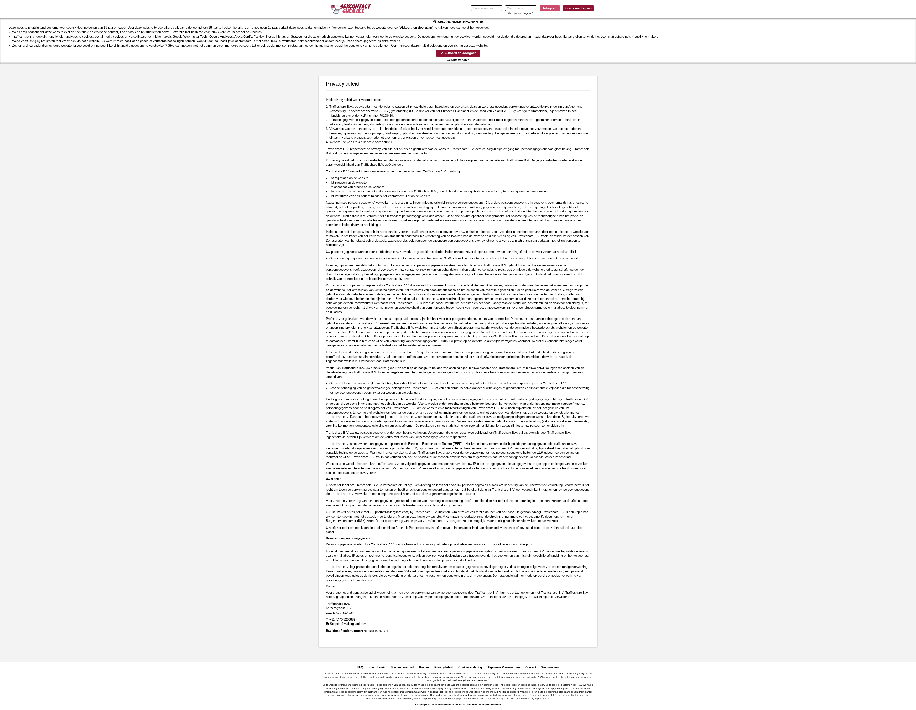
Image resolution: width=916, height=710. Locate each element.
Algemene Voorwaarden (503, 667)
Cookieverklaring (470, 667)
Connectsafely (391, 691)
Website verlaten (458, 60)
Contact (530, 667)
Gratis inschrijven (578, 8)
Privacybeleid (443, 667)
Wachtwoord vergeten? (521, 13)
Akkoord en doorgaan (459, 53)
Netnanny (373, 691)
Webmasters (550, 667)
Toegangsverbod (402, 667)
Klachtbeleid (377, 667)
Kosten (424, 667)
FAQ (360, 667)
